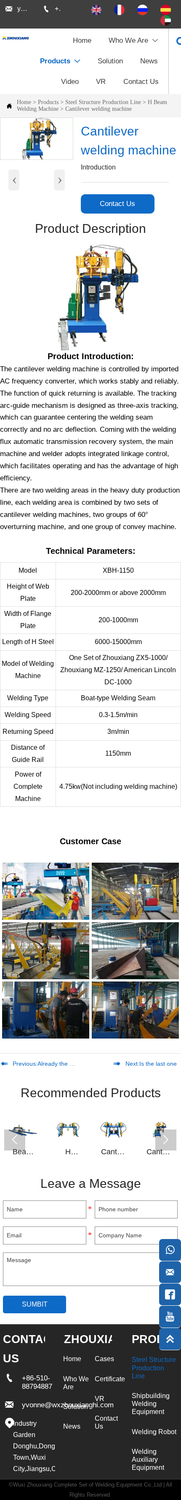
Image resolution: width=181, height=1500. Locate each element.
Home (24, 102)
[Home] (15, 38)
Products (48, 102)
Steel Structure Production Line (103, 102)
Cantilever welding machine (98, 109)
